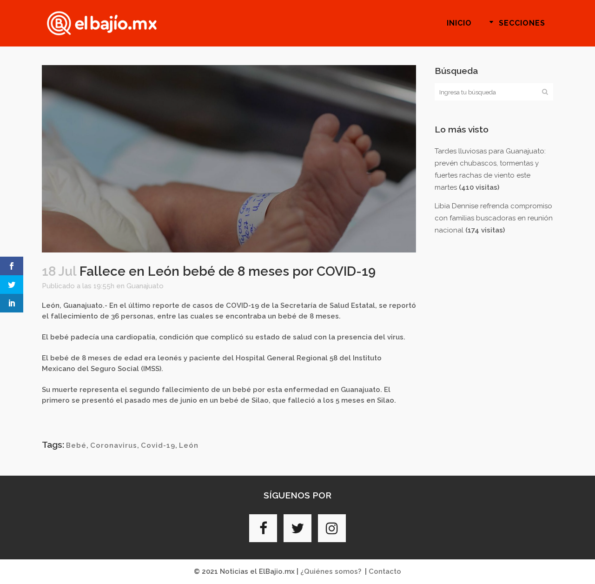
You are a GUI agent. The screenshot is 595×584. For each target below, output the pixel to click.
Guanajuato (145, 286)
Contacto (385, 571)
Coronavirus (113, 445)
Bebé (76, 445)
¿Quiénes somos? (330, 571)
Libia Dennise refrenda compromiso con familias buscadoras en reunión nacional (494, 218)
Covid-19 (158, 445)
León (188, 445)
